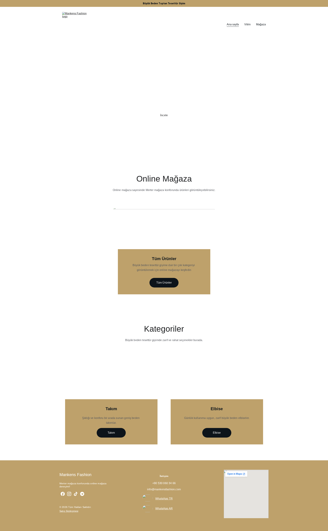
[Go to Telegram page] (82, 494)
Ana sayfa (233, 24)
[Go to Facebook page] (63, 494)
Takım (111, 432)
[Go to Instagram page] (69, 494)
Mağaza (261, 24)
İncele (164, 115)
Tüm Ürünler (164, 282)
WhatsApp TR (164, 498)
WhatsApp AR (164, 508)
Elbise (217, 432)
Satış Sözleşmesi (68, 511)
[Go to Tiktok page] (76, 494)
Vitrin (247, 24)
